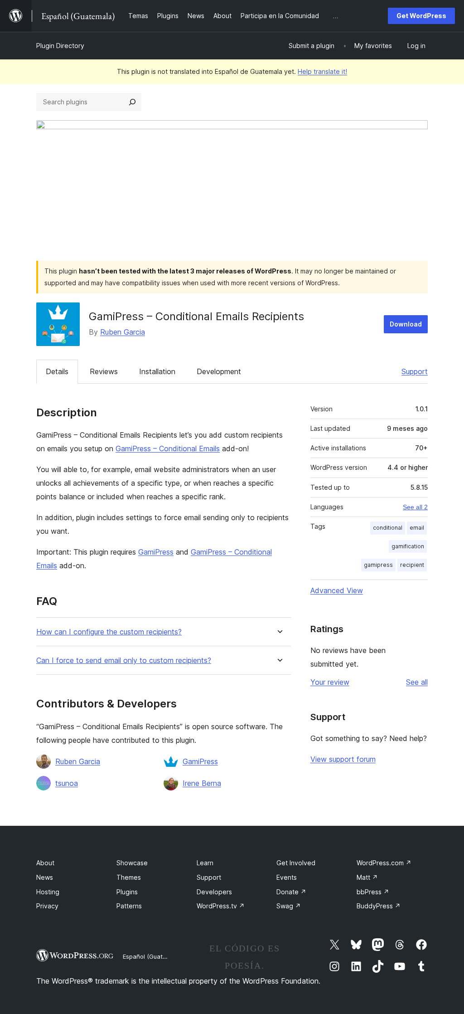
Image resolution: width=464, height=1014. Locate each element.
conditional (387, 527)
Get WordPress (421, 16)
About (45, 863)
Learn (205, 863)
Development (219, 371)
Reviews (104, 371)
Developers (214, 892)
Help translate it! (322, 71)
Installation (157, 371)
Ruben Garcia (122, 331)
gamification (408, 546)
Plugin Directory (60, 45)
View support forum (343, 759)
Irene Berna (202, 783)
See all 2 (415, 507)
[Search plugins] (132, 102)
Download (406, 324)
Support (414, 371)
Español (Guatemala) (152, 956)
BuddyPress (379, 906)
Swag (288, 906)
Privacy (47, 906)
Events (286, 877)
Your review (329, 682)
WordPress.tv (221, 906)
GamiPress (156, 551)
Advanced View (336, 590)
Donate (291, 892)
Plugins (127, 892)
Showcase (132, 863)
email (417, 527)
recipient (412, 564)
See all (417, 682)
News (44, 877)
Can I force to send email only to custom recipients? (123, 660)
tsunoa (66, 783)
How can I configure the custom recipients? (109, 632)
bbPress (373, 892)
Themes (128, 877)
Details (57, 371)
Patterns (129, 906)
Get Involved (295, 863)
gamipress (378, 564)
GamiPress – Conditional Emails (168, 448)
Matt (367, 877)
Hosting (47, 892)
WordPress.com (384, 863)
